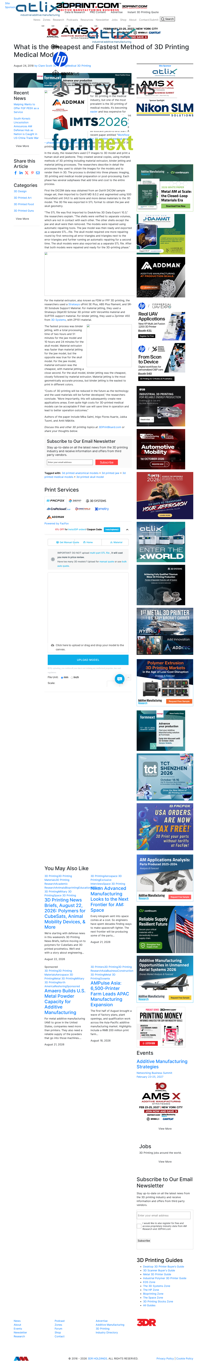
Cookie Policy (184, 1358)
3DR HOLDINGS (97, 1358)
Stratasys (74, 304)
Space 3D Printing (65, 895)
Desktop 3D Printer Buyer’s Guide (163, 1266)
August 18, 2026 (101, 1040)
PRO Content (98, 12)
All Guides (149, 1305)
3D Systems (58, 319)
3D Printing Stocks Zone (158, 1301)
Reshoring (60, 986)
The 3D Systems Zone (156, 1286)
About (132, 19)
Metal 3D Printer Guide (157, 1274)
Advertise (117, 12)
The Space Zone (153, 1297)
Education (84, 887)
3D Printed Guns (24, 210)
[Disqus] (88, 736)
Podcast (60, 1320)
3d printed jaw (110, 473)
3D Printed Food (24, 204)
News (36, 19)
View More (22, 218)
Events (18, 1328)
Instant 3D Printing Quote (143, 12)
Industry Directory (107, 1332)
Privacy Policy (165, 1358)
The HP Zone (151, 1289)
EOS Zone (149, 1282)
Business (112, 970)
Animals (60, 887)
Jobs (115, 19)
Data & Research (75, 12)
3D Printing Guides (160, 1260)
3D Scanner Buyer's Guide (159, 1270)
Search (169, 19)
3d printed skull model (90, 476)
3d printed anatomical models (80, 473)
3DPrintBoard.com (110, 427)
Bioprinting (71, 887)
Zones (46, 19)
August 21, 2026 (100, 942)
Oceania (105, 978)
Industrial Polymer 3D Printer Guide (164, 1278)
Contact (60, 1336)
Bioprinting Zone (153, 1293)
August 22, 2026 (54, 959)
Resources (87, 19)
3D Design (20, 191)
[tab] (55, 501)
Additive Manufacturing (110, 1324)
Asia (104, 970)
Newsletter (102, 19)
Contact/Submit (148, 19)
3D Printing (51, 876)
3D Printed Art (23, 197)
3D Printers (97, 966)
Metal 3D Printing (64, 978)
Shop (123, 19)
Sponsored (73, 986)
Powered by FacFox (56, 523)
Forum (58, 1328)
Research (58, 19)
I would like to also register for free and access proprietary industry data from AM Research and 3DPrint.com (164, 1226)
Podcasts (72, 19)
